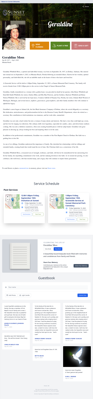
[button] (12, 199)
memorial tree (24, 168)
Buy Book (58, 249)
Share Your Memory (81, 266)
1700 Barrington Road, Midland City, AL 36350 (32, 210)
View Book (48, 249)
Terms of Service (51, 391)
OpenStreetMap (48, 394)
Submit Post (82, 295)
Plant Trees (38, 214)
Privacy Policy (41, 391)
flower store (51, 168)
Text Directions (26, 214)
